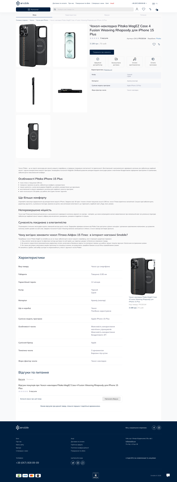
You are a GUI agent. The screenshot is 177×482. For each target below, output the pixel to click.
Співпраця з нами (98, 3)
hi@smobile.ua (131, 441)
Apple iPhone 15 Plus (100, 319)
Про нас (71, 3)
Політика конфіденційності (80, 448)
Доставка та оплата (60, 3)
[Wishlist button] (154, 44)
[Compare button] (159, 44)
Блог (107, 3)
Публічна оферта (77, 445)
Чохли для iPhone (42, 20)
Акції (112, 3)
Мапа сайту (20, 445)
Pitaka (158, 38)
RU (157, 3)
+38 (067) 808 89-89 (27, 462)
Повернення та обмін (82, 3)
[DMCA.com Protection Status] (95, 475)
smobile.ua (46, 239)
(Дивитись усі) (108, 70)
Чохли (32, 20)
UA (153, 3)
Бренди (18, 448)
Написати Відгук (111, 399)
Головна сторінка (22, 20)
